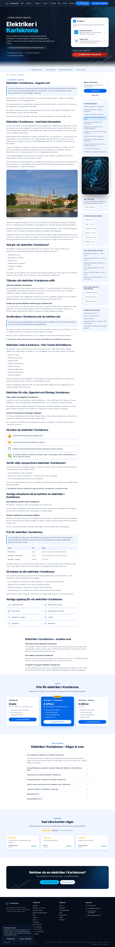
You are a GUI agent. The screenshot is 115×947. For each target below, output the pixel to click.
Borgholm (90, 241)
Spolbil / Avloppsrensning (40, 912)
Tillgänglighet (94, 944)
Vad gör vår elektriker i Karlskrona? (94, 114)
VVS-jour (35, 917)
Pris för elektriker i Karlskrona (92, 148)
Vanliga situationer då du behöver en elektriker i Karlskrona (94, 144)
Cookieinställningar (104, 944)
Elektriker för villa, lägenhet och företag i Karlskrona (95, 132)
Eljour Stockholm (37, 924)
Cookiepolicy (99, 942)
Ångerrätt (106, 942)
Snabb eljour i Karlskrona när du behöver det (93, 122)
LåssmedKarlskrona (91, 297)
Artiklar (37, 3)
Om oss (65, 3)
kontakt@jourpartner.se (94, 908)
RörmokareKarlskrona (91, 292)
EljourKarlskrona (90, 207)
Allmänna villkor (81, 942)
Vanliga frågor (63, 915)
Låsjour (35, 919)
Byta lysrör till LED (89, 318)
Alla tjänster (36, 934)
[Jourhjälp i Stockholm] (96, 179)
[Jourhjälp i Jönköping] (92, 182)
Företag (53, 3)
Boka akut (53, 942)
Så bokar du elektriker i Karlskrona (93, 136)
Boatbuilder (12, 218)
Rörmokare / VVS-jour (39, 908)
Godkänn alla (11, 938)
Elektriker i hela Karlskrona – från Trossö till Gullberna (93, 127)
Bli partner (62, 919)
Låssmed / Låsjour (38, 910)
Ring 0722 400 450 (24, 719)
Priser (45, 3)
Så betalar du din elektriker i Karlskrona (95, 151)
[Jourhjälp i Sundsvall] (95, 173)
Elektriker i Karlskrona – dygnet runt (94, 106)
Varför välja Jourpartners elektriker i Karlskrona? (94, 140)
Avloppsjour (36, 922)
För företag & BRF (64, 910)
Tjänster (28, 3)
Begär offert (60, 942)
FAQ (59, 3)
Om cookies (7, 942)
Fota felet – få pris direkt (70, 942)
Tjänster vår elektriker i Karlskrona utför (94, 118)
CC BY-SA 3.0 (18, 218)
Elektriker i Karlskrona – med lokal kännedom (93, 110)
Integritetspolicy (91, 942)
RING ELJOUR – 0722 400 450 (91, 54)
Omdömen (62, 908)
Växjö (90, 224)
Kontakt (71, 3)
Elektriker (13, 75)
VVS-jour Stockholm (38, 931)
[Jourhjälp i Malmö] (91, 186)
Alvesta (90, 233)
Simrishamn (90, 237)
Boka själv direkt (67, 882)
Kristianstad (90, 228)
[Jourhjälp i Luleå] (99, 166)
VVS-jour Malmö (37, 929)
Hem (22, 3)
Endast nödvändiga (25, 938)
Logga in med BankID (101, 3)
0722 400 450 (83, 3)
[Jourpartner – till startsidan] (12, 3)
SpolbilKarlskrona (90, 301)
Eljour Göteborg (37, 927)
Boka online (95, 95)
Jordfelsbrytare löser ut (90, 313)
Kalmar (89, 219)
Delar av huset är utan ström (91, 316)
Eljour (34, 915)
